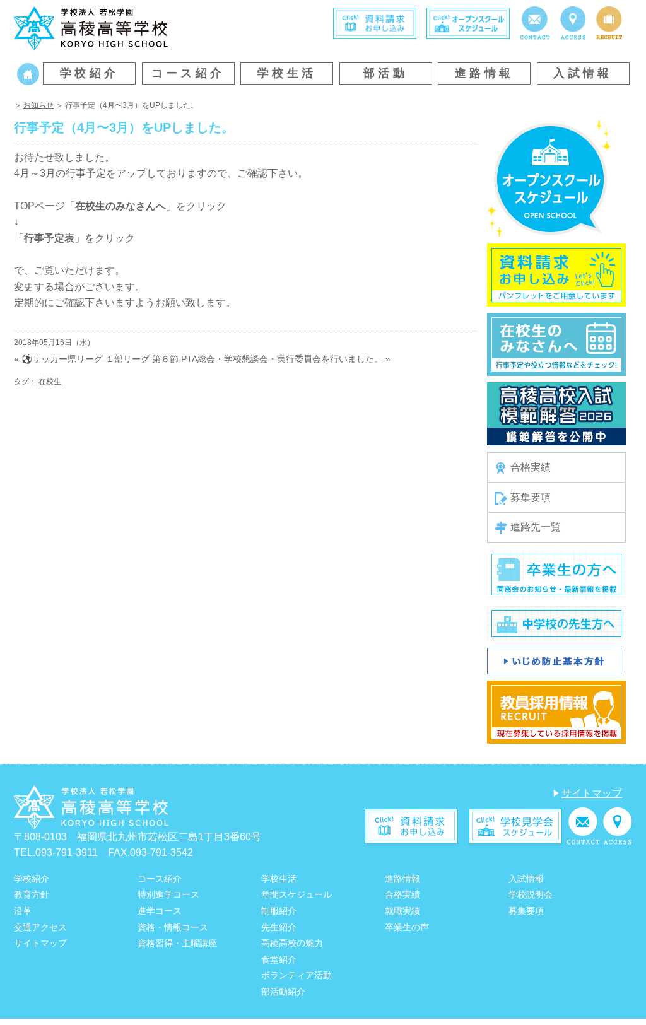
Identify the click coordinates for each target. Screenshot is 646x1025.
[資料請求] (374, 22)
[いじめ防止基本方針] (554, 660)
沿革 (23, 911)
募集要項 (530, 497)
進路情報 (484, 73)
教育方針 (31, 894)
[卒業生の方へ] (556, 573)
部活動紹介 (283, 992)
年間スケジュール (296, 894)
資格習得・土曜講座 (177, 943)
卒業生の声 (407, 927)
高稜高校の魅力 (292, 943)
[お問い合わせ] (534, 22)
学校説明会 (530, 894)
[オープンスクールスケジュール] (549, 178)
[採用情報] (609, 22)
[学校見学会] (515, 825)
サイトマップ (591, 793)
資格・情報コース (173, 927)
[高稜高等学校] (91, 27)
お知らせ (38, 105)
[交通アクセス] (573, 22)
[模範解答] (556, 413)
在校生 (49, 381)
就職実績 (402, 911)
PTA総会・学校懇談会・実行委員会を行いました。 (282, 359)
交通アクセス (40, 927)
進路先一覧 (535, 527)
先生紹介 (279, 927)
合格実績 (530, 467)
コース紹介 (188, 73)
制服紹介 (279, 911)
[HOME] (28, 73)
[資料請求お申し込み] (556, 274)
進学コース (160, 911)
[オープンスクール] (468, 22)
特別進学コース (168, 894)
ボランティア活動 (296, 975)
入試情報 (583, 73)
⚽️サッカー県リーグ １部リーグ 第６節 (100, 359)
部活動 (385, 73)
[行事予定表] (556, 344)
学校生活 (287, 73)
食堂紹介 (279, 959)
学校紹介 (89, 73)
